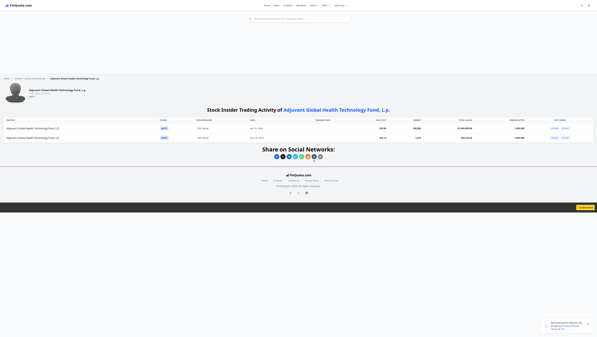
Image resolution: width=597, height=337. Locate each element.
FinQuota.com (300, 175)
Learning (339, 5)
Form (556, 128)
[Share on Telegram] (295, 156)
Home (267, 5)
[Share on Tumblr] (314, 156)
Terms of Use (331, 180)
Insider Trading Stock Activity (30, 78)
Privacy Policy (312, 180)
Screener (288, 5)
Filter (324, 5)
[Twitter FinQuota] (298, 193)
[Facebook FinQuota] (290, 193)
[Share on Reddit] (307, 156)
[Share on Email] (320, 156)
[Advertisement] (298, 50)
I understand (585, 207)
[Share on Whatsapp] (301, 156)
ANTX (32, 96)
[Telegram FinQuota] (307, 193)
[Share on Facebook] (276, 156)
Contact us (293, 180)
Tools (312, 5)
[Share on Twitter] (282, 156)
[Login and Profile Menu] (589, 5)
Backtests (301, 5)
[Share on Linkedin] (289, 156)
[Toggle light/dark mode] (582, 5)
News (277, 5)
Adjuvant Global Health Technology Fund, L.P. (32, 128)
